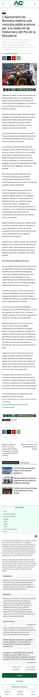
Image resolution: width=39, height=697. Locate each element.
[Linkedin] (28, 89)
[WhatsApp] (18, 58)
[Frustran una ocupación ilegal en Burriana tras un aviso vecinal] (7, 490)
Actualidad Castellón (11, 53)
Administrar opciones (19, 687)
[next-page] (6, 498)
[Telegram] (19, 89)
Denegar (19, 681)
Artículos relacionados (10, 463)
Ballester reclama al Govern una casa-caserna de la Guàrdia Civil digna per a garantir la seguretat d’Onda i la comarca (10, 450)
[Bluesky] (25, 89)
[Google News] (4, 89)
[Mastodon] (22, 89)
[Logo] (19, 4)
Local (8, 10)
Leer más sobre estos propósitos (31, 668)
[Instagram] (10, 89)
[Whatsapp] (7, 89)
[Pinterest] (14, 58)
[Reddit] (31, 89)
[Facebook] (4, 58)
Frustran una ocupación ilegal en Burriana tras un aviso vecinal (25, 490)
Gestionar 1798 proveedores (16, 668)
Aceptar (19, 675)
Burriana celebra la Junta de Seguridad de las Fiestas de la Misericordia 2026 (25, 480)
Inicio (3, 10)
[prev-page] (3, 498)
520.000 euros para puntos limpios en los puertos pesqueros (24, 470)
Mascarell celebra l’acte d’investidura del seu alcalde (29, 447)
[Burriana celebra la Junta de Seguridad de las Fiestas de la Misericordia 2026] (7, 480)
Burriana (14, 420)
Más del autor (24, 463)
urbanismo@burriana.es (17, 152)
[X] (9, 58)
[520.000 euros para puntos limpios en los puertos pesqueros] (7, 470)
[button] (36, 536)
